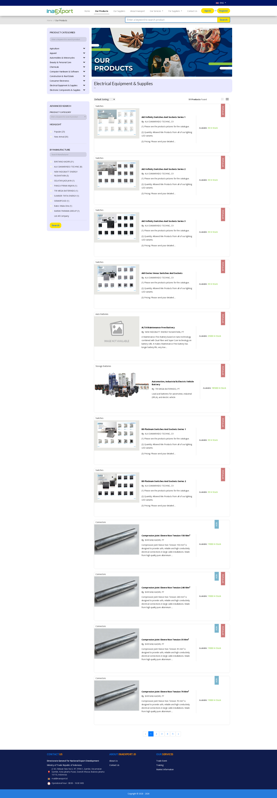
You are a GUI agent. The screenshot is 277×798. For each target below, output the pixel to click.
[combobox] (68, 117)
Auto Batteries (102, 314)
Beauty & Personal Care (60, 62)
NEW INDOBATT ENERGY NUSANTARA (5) (65, 173)
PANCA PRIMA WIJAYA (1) (65, 185)
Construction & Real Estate (62, 76)
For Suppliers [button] (174, 11)
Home (87, 11)
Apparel (53, 53)
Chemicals (54, 67)
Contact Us (192, 11)
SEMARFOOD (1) (61, 200)
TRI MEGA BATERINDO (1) (66, 190)
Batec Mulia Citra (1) (63, 205)
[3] (222, 99)
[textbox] (68, 117)
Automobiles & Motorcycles (62, 57)
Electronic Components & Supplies (65, 90)
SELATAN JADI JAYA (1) (64, 180)
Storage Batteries (103, 366)
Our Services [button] (155, 11)
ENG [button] (221, 2)
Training (159, 765)
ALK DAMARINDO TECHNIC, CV (158, 121)
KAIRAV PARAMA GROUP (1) (66, 211)
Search (223, 19)
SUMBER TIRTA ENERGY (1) (66, 195)
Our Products (101, 11)
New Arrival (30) (61, 136)
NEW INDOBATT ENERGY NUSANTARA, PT (163, 332)
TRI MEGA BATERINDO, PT (166, 388)
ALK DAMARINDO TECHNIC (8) (68, 166)
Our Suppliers (119, 11)
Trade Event (161, 760)
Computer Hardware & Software (64, 71)
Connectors (101, 522)
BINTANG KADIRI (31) (64, 161)
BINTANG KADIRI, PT (153, 540)
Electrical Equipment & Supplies (63, 85)
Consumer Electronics (59, 80)
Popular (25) (59, 131)
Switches (99, 106)
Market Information (165, 769)
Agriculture (54, 48)
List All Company (61, 216)
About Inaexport (137, 11)
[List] (227, 99)
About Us (113, 760)
